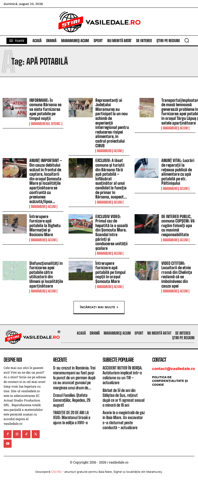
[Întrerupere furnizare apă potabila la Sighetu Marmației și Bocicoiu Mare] (15, 224)
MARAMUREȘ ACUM (109, 151)
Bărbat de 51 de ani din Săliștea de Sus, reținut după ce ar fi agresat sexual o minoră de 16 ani (123, 398)
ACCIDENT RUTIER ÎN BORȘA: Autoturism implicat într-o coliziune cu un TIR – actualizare (122, 375)
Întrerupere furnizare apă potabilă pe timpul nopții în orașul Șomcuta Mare (110, 272)
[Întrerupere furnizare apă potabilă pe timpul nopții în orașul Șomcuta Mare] (81, 271)
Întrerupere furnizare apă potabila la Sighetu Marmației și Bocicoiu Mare (45, 225)
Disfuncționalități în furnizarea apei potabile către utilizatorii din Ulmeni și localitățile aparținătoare (46, 274)
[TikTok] (26, 434)
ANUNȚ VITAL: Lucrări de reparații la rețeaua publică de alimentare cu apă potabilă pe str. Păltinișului (177, 171)
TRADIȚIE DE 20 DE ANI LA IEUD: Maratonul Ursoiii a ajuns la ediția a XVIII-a (71, 417)
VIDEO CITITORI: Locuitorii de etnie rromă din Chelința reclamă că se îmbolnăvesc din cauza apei (176, 274)
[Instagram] (17, 434)
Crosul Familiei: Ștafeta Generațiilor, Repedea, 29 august (71, 400)
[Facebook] (8, 434)
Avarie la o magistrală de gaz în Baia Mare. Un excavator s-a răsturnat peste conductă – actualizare (124, 420)
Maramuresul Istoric (46, 124)
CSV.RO (56, 472)
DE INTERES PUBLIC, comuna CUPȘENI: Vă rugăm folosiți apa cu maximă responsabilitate (178, 225)
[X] (36, 434)
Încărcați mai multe (97, 307)
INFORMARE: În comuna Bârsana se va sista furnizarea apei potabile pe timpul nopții (45, 109)
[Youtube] (8, 443)
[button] (187, 40)
